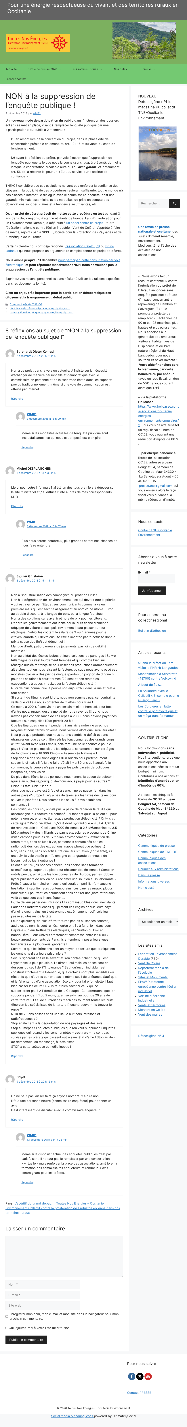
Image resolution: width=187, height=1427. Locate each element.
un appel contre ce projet (84, 223)
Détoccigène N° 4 (151, 1036)
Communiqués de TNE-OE (26, 304)
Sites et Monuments (153, 977)
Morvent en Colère (151, 1010)
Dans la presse (149, 875)
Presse (147, 69)
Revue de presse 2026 (42, 69)
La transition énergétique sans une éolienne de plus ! (41, 312)
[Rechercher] (174, 203)
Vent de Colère (149, 963)
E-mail (144, 572)
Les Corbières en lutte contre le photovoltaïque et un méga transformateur (158, 711)
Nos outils (120, 69)
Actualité (11, 69)
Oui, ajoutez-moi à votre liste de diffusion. (39, 1328)
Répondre (17, 398)
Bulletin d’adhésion (152, 630)
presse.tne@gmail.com (156, 486)
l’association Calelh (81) (82, 246)
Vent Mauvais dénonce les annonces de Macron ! (40, 308)
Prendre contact (15, 79)
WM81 (32, 414)
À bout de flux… (150, 684)
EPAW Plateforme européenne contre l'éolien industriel (157, 986)
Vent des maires (150, 1014)
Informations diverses (154, 881)
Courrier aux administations (158, 869)
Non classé (146, 887)
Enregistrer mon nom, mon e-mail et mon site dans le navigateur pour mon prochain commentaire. (64, 1316)
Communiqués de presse (156, 845)
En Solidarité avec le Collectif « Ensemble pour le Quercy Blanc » (158, 695)
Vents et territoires (151, 1005)
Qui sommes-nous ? (85, 69)
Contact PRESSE (139, 1393)
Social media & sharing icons (72, 1416)
